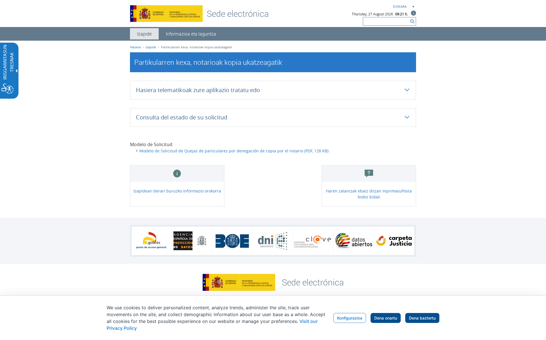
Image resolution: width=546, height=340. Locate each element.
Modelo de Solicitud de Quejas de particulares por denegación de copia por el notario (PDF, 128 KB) (233, 151)
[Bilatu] (412, 21)
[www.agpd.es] (192, 240)
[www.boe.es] (232, 241)
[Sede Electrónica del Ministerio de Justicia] (237, 13)
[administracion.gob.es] (152, 241)
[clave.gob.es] (313, 240)
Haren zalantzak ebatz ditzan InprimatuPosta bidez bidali (369, 194)
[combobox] (403, 7)
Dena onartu (385, 318)
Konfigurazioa (349, 318)
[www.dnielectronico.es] (273, 241)
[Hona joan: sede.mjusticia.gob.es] (312, 282)
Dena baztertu (422, 318)
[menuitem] (144, 34)
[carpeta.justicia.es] (394, 240)
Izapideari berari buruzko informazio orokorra (177, 191)
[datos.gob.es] (354, 241)
